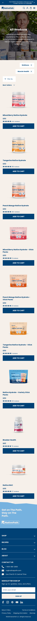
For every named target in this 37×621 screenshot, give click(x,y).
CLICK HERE (25, 3)
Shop (4, 535)
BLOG (4, 549)
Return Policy (6, 610)
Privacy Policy (6, 613)
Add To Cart (18, 126)
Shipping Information (20, 613)
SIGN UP (18, 596)
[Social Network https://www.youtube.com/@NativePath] (17, 602)
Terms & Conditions (28, 610)
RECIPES (5, 542)
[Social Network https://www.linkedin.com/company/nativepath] (21, 602)
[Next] (34, 3)
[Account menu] (27, 8)
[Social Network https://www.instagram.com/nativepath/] (7, 602)
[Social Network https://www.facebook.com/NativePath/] (3, 602)
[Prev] (3, 3)
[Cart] (31, 8)
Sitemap (32, 613)
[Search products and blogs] (24, 8)
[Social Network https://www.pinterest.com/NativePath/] (12, 602)
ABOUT (5, 555)
